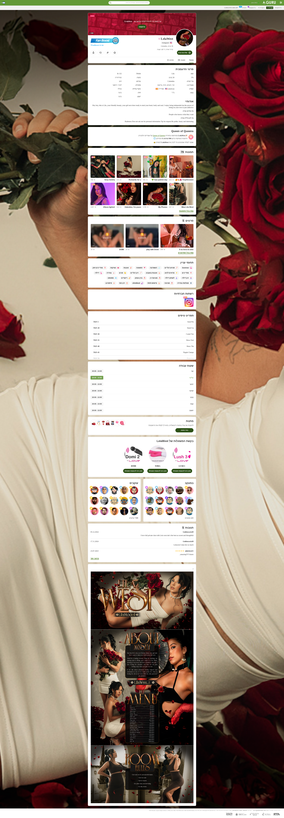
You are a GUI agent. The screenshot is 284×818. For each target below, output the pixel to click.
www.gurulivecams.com (259, 810)
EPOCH (245, 810)
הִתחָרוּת (244, 8)
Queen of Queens (159, 135)
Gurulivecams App (231, 8)
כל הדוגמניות (278, 8)
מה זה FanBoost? (97, 45)
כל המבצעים (252, 8)
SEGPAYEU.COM (237, 810)
